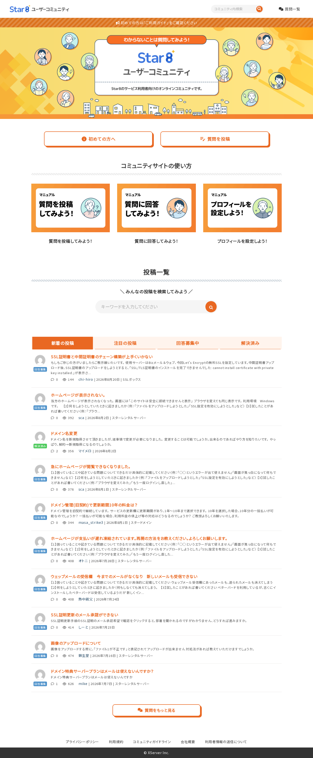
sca (81, 417)
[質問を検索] (259, 9)
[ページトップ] (302, 747)
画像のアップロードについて (76, 643)
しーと (83, 627)
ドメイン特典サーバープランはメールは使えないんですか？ (102, 671)
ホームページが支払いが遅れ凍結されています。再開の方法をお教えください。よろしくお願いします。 (139, 538)
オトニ (83, 560)
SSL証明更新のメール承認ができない (84, 615)
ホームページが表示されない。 (78, 395)
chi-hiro (85, 379)
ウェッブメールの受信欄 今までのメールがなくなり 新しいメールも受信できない (124, 576)
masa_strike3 (90, 522)
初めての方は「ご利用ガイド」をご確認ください (158, 22)
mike (83, 683)
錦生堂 (83, 655)
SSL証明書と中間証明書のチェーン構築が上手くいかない (102, 356)
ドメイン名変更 (64, 433)
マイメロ (85, 450)
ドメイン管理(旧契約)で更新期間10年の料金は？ (94, 505)
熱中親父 (85, 599)
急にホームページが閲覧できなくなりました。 (91, 466)
